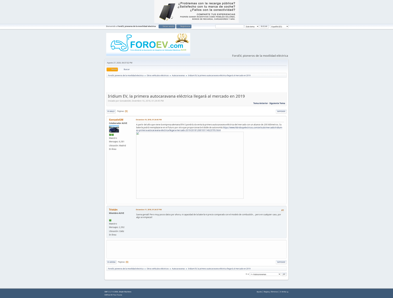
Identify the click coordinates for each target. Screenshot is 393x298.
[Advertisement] (196, 86)
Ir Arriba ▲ (284, 291)
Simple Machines (125, 292)
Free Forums (117, 295)
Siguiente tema (277, 103)
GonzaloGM (116, 119)
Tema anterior (260, 103)
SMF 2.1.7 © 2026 (111, 292)
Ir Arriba (111, 262)
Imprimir (281, 111)
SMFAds (107, 295)
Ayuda (259, 291)
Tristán (113, 209)
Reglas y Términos (271, 291)
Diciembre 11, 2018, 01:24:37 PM (149, 209)
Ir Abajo (111, 111)
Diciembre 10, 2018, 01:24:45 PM (149, 119)
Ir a (247, 274)
